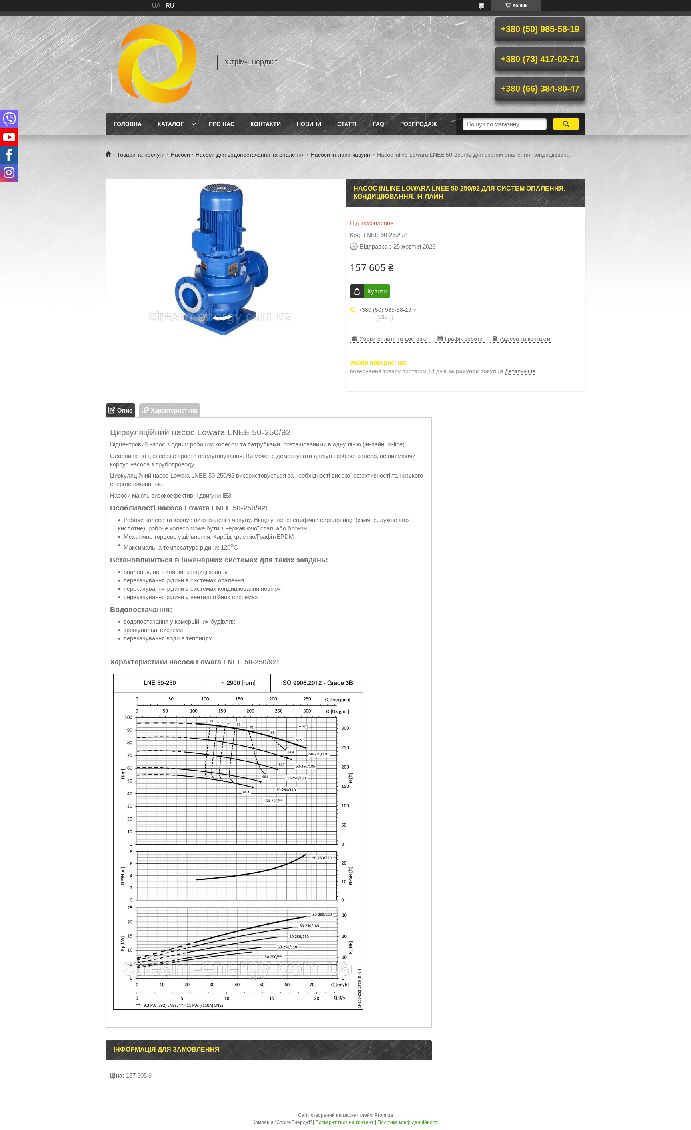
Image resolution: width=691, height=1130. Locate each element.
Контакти (265, 124)
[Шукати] (566, 124)
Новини (309, 124)
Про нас (221, 124)
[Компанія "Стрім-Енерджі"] (158, 62)
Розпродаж (418, 124)
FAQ (378, 124)
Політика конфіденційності (408, 1122)
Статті (347, 124)
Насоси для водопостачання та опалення (250, 154)
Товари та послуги (141, 154)
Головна (128, 124)
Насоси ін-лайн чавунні (341, 154)
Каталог (171, 124)
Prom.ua (384, 1115)
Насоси (180, 154)
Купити (377, 291)
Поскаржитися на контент (344, 1122)
